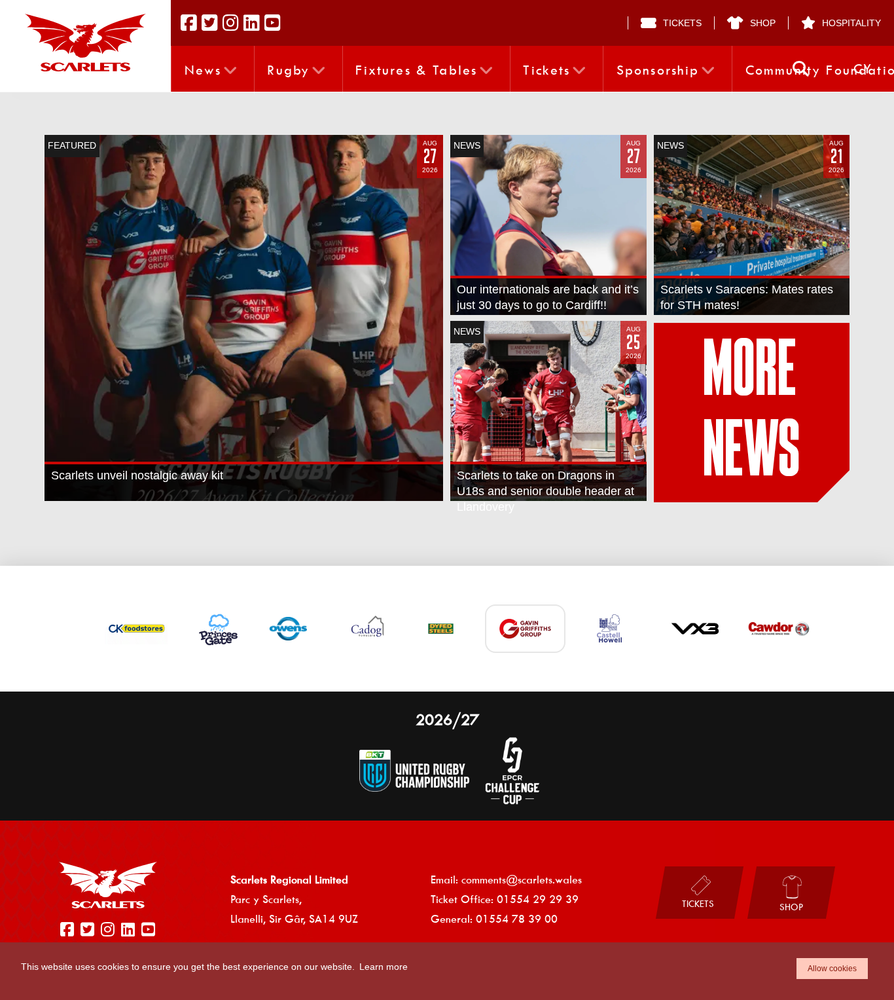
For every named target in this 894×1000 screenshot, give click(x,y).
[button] (800, 69)
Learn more (383, 966)
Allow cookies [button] (832, 968)
